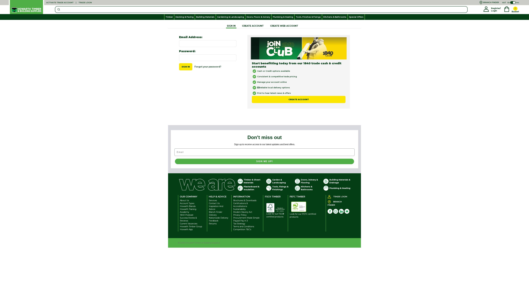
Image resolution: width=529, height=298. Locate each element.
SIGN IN (231, 26)
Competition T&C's (242, 229)
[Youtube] (347, 211)
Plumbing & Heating (283, 17)
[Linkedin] (341, 211)
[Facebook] (330, 211)
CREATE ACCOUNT (253, 26)
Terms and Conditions (243, 226)
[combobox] (261, 9)
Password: (187, 51)
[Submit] (58, 9)
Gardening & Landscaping (230, 17)
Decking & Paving (185, 17)
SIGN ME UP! (264, 161)
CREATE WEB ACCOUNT (284, 26)
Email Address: (190, 37)
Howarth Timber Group (191, 226)
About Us (184, 200)
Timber (169, 17)
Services (213, 200)
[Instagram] (335, 211)
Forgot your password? (208, 66)
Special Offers (356, 17)
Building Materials (205, 17)
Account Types (187, 203)
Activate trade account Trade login (69, 2)
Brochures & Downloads (244, 200)
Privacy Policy (240, 215)
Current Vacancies (188, 223)
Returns (213, 223)
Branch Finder (215, 212)
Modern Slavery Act (242, 212)
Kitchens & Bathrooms (334, 17)
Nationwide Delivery (218, 218)
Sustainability (239, 209)
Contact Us (214, 203)
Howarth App (186, 229)
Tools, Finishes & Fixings (308, 17)
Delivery (213, 215)
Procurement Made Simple (246, 218)
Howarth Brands (187, 206)
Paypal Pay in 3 (240, 220)
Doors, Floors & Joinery (258, 17)
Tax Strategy (239, 223)
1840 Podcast (186, 215)
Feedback (213, 220)
